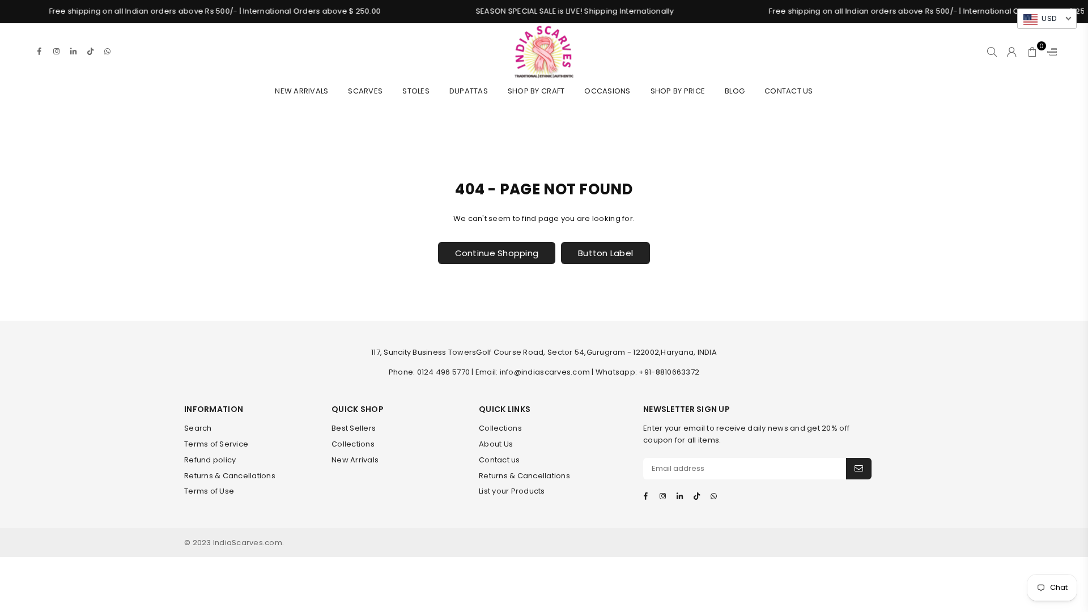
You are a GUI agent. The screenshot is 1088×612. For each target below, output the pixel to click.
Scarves (365, 91)
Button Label (605, 253)
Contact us (499, 459)
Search (198, 428)
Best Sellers (354, 428)
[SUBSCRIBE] (859, 468)
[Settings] (1049, 51)
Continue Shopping (496, 253)
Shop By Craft (536, 91)
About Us (496, 444)
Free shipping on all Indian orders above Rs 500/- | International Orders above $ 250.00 (201, 11)
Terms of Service (216, 444)
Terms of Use (209, 491)
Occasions (607, 91)
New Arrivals (301, 91)
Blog (735, 91)
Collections (353, 444)
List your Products (512, 491)
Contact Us (788, 91)
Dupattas (468, 91)
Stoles (416, 91)
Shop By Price (678, 91)
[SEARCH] (992, 51)
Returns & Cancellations (229, 475)
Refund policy (210, 459)
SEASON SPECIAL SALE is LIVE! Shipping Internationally (561, 11)
